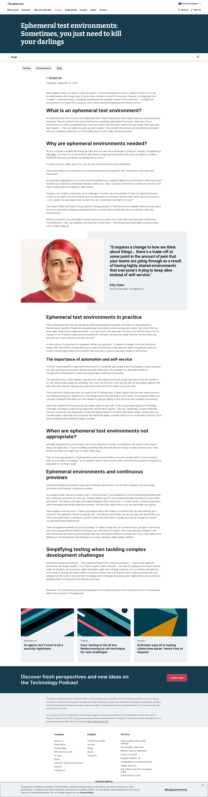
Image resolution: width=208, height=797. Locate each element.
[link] (177, 678)
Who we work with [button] (43, 10)
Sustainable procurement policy (136, 762)
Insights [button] (58, 10)
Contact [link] (103, 10)
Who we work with (63, 752)
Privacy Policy (86, 792)
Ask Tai (197, 10)
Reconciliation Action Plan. (98, 721)
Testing (26, 68)
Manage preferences (176, 789)
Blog (59, 68)
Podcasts (92, 755)
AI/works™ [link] (26, 10)
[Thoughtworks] (15, 2)
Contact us (59, 770)
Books (90, 752)
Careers (58, 766)
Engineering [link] (71, 10)
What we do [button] (13, 10)
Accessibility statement (132, 747)
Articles (91, 744)
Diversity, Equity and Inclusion (68, 763)
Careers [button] (83, 10)
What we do (60, 744)
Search (184, 10)
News (57, 759)
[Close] (202, 785)
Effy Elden (51, 154)
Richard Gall (55, 78)
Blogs (90, 748)
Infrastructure (43, 68)
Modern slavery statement (134, 750)
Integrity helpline (129, 758)
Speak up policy (128, 765)
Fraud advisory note (131, 775)
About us (58, 741)
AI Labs (58, 755)
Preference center (96, 741)
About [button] (93, 10)
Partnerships (60, 748)
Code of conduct (129, 754)
